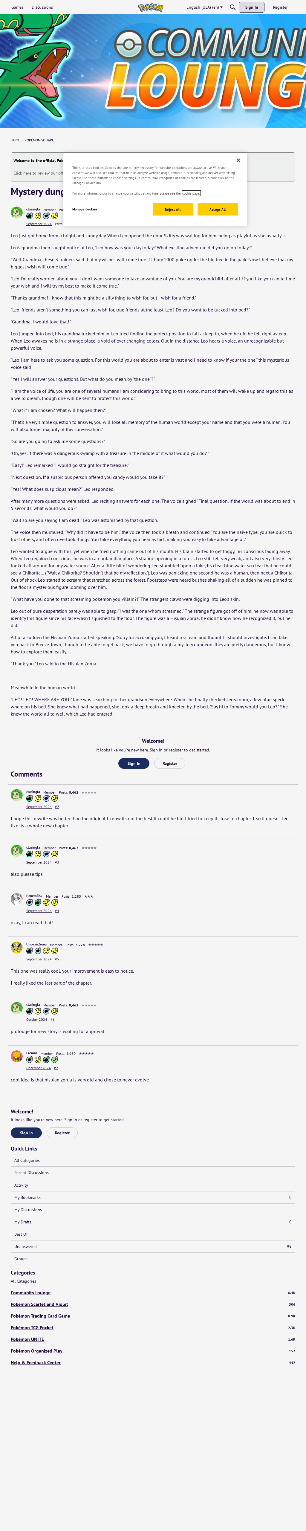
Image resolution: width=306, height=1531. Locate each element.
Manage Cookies (85, 209)
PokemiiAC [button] (34, 895)
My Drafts (153, 1222)
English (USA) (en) (202, 7)
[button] (17, 213)
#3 (57, 862)
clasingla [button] (33, 209)
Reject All (172, 209)
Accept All (217, 209)
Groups (20, 1258)
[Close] (238, 160)
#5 (57, 959)
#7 (56, 1068)
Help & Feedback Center (153, 1362)
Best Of (20, 1234)
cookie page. (191, 193)
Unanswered (153, 1246)
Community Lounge (153, 1292)
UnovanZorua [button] (36, 944)
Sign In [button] (134, 763)
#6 (53, 1019)
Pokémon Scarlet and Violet (153, 1304)
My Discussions (28, 1209)
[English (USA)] (150, 7)
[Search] (232, 7)
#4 (57, 910)
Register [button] (170, 763)
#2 (57, 806)
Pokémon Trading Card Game (153, 1316)
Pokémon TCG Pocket (153, 1327)
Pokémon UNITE (153, 1339)
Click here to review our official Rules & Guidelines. (60, 173)
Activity (21, 1185)
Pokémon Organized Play (153, 1351)
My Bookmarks (153, 1197)
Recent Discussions (31, 1172)
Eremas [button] (31, 1053)
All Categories (27, 1160)
